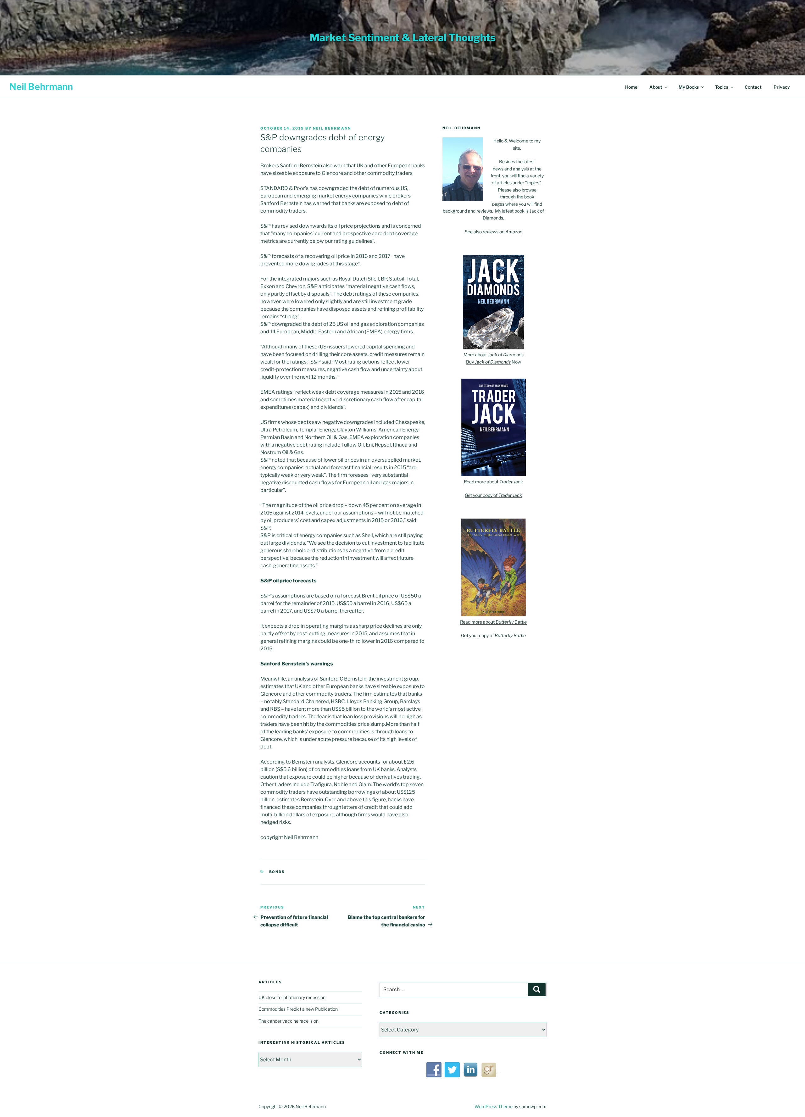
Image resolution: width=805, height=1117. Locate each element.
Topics (721, 87)
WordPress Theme (494, 1106)
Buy (488, 361)
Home (631, 87)
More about (494, 354)
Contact (753, 87)
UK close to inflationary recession (291, 997)
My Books (689, 87)
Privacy (782, 87)
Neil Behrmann (41, 86)
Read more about (493, 481)
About (655, 87)
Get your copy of (493, 495)
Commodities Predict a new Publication (298, 1009)
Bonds (277, 872)
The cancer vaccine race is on (288, 1021)
